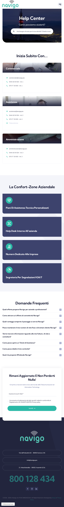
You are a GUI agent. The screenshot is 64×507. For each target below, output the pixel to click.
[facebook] (27, 489)
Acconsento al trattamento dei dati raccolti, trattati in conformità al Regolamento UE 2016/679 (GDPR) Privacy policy (30, 401)
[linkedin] (36, 489)
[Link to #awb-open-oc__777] (60, 4)
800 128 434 (32, 479)
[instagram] (32, 489)
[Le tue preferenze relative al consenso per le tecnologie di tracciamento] (8, 504)
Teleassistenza (13, 123)
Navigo (54, 498)
